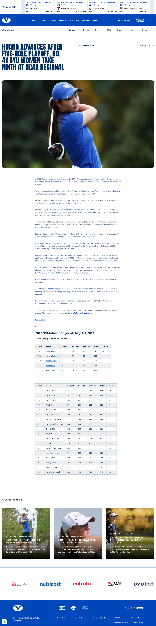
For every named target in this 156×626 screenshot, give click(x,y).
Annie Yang (39, 289)
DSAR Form (119, 618)
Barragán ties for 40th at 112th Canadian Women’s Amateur (126, 540)
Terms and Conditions (101, 618)
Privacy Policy (62, 618)
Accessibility (138, 623)
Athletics (62, 20)
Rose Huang (53, 179)
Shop (95, 20)
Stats (97, 30)
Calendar (35, 20)
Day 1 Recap (40, 320)
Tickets (53, 20)
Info (132, 30)
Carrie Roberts (114, 191)
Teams (44, 20)
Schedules (73, 30)
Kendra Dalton (62, 243)
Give (77, 20)
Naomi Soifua (40, 279)
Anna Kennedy (53, 289)
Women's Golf (11, 536)
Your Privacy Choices (136, 618)
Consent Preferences (80, 618)
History (120, 30)
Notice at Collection (121, 623)
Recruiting (86, 20)
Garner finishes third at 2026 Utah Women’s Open (77, 541)
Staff (109, 30)
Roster (86, 30)
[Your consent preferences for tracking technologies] (4, 621)
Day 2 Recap (40, 326)
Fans (71, 20)
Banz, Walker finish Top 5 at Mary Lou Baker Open (24, 541)
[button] (23, 7)
